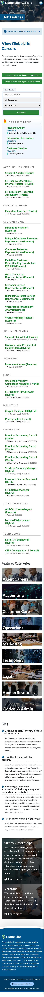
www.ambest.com (9, 969)
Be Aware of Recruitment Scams (22, 31)
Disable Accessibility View (22, 984)
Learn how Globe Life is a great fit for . (22, 81)
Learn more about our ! (22, 75)
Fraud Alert (35, 988)
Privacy (17, 988)
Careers (27, 2)
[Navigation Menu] (41, 3)
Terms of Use (25, 988)
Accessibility (9, 988)
